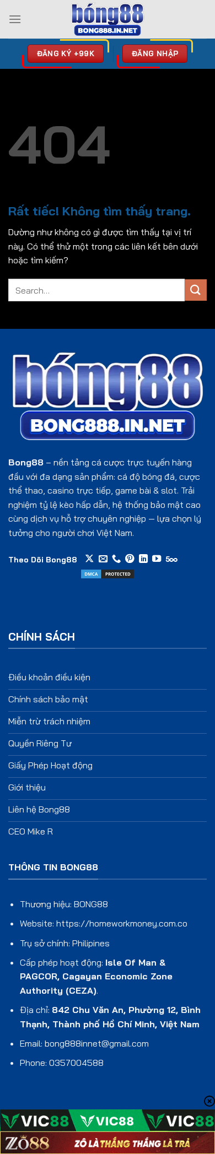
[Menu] (15, 19)
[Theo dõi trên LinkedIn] (143, 559)
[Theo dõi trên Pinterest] (129, 559)
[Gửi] (196, 290)
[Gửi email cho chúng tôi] (103, 559)
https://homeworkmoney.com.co (121, 923)
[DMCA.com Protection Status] (107, 572)
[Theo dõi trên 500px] (172, 559)
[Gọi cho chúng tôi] (116, 559)
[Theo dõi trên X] (89, 559)
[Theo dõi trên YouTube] (156, 559)
